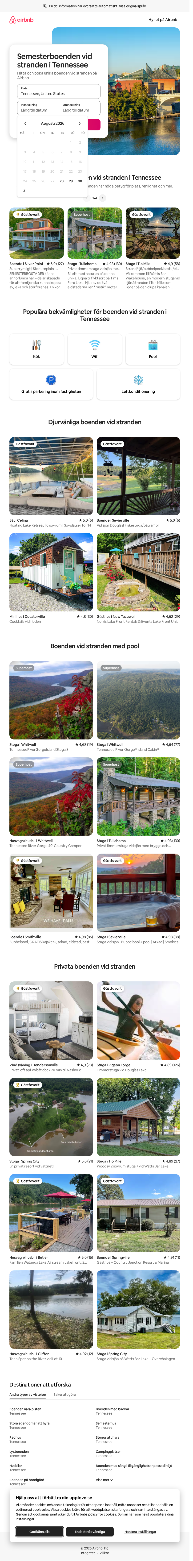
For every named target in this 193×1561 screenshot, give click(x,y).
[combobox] (59, 93)
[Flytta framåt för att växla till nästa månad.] (79, 123)
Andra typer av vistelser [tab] (27, 1394)
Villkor (104, 1553)
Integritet (87, 1553)
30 (80, 181)
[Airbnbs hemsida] (21, 19)
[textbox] (38, 110)
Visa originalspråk (132, 6)
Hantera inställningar (140, 1532)
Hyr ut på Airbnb (163, 19)
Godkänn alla (39, 1532)
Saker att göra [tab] (65, 1394)
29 (71, 181)
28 (62, 181)
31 (25, 191)
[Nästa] (102, 198)
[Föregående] (87, 198)
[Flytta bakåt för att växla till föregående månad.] (25, 123)
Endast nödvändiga (90, 1532)
